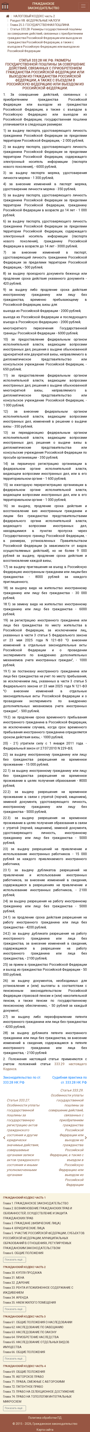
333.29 (59, 1064)
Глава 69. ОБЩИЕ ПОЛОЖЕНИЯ (24, 1371)
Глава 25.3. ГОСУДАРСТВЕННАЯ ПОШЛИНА (39, 25)
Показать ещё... (14, 1259)
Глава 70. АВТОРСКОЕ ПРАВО (23, 1376)
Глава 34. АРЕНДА (15, 1297)
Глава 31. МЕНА (13, 1277)
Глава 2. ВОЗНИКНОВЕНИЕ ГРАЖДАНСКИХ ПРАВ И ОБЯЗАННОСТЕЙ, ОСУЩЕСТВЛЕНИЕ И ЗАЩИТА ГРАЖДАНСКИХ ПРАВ (37, 1213)
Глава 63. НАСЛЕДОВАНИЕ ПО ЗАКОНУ (30, 1332)
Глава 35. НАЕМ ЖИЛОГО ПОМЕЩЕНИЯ (29, 1302)
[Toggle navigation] (83, 6)
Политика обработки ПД (45, 1417)
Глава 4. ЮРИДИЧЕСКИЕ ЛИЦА (24, 1228)
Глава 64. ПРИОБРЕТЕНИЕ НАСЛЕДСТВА (31, 1337)
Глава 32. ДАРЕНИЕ (16, 1282)
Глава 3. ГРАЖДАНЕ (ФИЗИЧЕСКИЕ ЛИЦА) (32, 1223)
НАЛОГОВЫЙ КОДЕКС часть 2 (34, 16)
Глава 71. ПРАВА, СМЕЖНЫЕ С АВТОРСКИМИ (34, 1381)
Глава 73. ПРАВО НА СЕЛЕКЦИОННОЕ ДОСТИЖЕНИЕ (39, 1391)
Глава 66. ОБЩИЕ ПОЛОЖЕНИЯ (24, 1352)
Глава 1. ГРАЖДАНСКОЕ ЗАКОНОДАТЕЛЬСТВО (35, 1203)
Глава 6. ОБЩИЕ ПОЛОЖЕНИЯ (23, 1253)
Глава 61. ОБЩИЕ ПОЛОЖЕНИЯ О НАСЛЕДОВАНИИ (37, 1322)
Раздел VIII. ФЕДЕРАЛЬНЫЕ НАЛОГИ (35, 20)
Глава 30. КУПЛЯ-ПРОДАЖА (22, 1272)
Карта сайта (45, 1429)
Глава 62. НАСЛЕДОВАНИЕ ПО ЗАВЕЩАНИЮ (33, 1327)
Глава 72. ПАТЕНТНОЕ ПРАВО (23, 1386)
